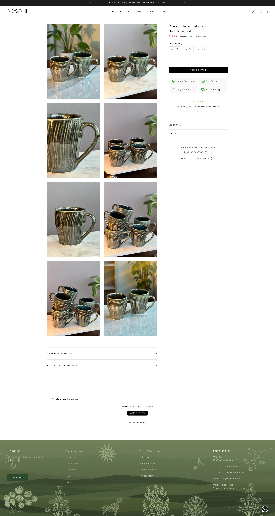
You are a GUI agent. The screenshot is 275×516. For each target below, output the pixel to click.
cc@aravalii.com (231, 478)
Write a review (137, 413)
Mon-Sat (217, 457)
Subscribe (17, 477)
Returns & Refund (148, 463)
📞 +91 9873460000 (193, 152)
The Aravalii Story (75, 451)
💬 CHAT (209, 152)
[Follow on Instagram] (15, 498)
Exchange (71, 469)
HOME (140, 11)
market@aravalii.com (234, 488)
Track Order (72, 463)
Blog (68, 482)
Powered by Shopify (257, 508)
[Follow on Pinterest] (23, 498)
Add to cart (198, 70)
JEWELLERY (125, 11)
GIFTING (153, 11)
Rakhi (166, 11)
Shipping (144, 457)
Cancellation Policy (149, 469)
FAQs (69, 475)
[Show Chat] (265, 509)
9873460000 (231, 466)
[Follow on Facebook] (8, 498)
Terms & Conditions (150, 451)
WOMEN (110, 11)
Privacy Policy (147, 475)
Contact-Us (72, 457)
